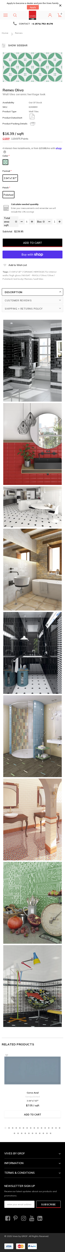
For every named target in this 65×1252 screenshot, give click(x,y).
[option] (32, 24)
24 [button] (39, 1133)
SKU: (5, 107)
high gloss (15, 275)
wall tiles (38, 279)
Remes (28, 279)
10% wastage (27, 212)
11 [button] (41, 1128)
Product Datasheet (12, 117)
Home (5, 33)
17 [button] (14, 1133)
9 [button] (34, 1128)
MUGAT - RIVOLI (30, 275)
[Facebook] (7, 1218)
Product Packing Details (15, 123)
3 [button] (12, 1128)
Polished (8, 194)
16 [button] (59, 1128)
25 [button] (43, 1133)
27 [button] (50, 1133)
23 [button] (36, 1133)
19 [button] (21, 1133)
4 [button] (16, 1128)
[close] (60, 5)
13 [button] (48, 1128)
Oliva (43, 275)
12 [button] (45, 1128)
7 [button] (27, 1128)
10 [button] (38, 1128)
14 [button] (52, 1128)
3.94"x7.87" (10, 178)
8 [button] (30, 1128)
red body (18, 279)
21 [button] (29, 1133)
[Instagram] (23, 1218)
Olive (50, 275)
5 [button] (20, 1128)
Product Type (9, 111)
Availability (8, 102)
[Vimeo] (39, 1218)
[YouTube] (31, 1218)
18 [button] (18, 1133)
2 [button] (9, 1128)
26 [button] (47, 1133)
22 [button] (32, 1133)
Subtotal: (8, 231)
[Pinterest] (15, 1218)
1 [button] (5, 1128)
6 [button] (23, 1128)
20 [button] (25, 1133)
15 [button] (56, 1128)
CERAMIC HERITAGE (33, 271)
